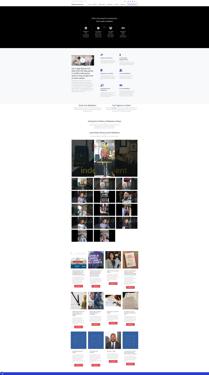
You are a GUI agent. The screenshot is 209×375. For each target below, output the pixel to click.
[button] (82, 184)
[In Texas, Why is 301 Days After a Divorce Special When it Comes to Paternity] (130, 340)
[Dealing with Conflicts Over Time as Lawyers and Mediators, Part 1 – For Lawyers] (78, 300)
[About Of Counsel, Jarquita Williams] (113, 260)
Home (89, 4)
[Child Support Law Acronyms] (96, 340)
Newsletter (123, 4)
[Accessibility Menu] (2, 373)
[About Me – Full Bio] (113, 340)
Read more (79, 286)
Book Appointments (132, 4)
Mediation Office (102, 4)
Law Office (94, 4)
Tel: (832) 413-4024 (74, 1)
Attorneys (116, 4)
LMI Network (109, 4)
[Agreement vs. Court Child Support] (113, 300)
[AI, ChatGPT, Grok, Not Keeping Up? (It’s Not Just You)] (130, 300)
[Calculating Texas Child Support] (78, 340)
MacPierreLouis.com (77, 4)
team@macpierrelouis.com (83, 1)
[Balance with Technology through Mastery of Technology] (96, 300)
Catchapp (114, 108)
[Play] (104, 158)
